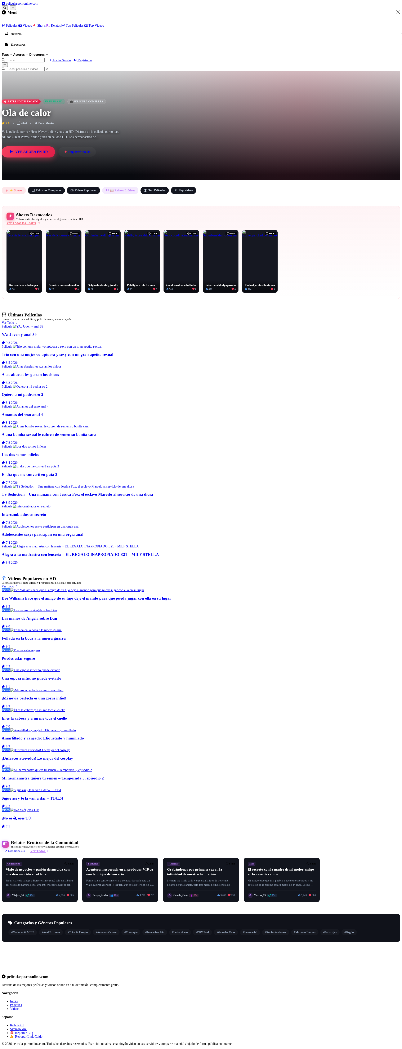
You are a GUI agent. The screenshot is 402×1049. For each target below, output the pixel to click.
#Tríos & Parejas (78, 932)
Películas (11, 25)
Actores (19, 54)
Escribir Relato (16, 850)
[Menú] (13, 7)
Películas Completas (48, 190)
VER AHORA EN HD (31, 152)
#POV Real (202, 932)
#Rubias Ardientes (275, 932)
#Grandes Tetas (226, 932)
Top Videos (96, 25)
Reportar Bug (23, 1033)
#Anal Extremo (51, 932)
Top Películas (74, 25)
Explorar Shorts (79, 152)
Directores (37, 54)
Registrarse (84, 60)
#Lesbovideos (180, 932)
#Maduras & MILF (22, 932)
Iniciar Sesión (61, 60)
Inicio (14, 1001)
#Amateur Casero (106, 932)
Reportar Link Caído (28, 1036)
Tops (5, 54)
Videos (27, 25)
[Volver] (5, 64)
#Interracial (250, 932)
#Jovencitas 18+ (154, 932)
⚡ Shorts (16, 190)
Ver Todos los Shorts (21, 223)
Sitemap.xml (18, 1029)
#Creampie (131, 932)
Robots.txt (17, 1025)
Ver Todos (38, 851)
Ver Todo (8, 322)
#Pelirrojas (330, 932)
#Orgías (349, 932)
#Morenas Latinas (305, 932)
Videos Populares (85, 190)
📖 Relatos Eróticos (122, 190)
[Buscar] (5, 7)
